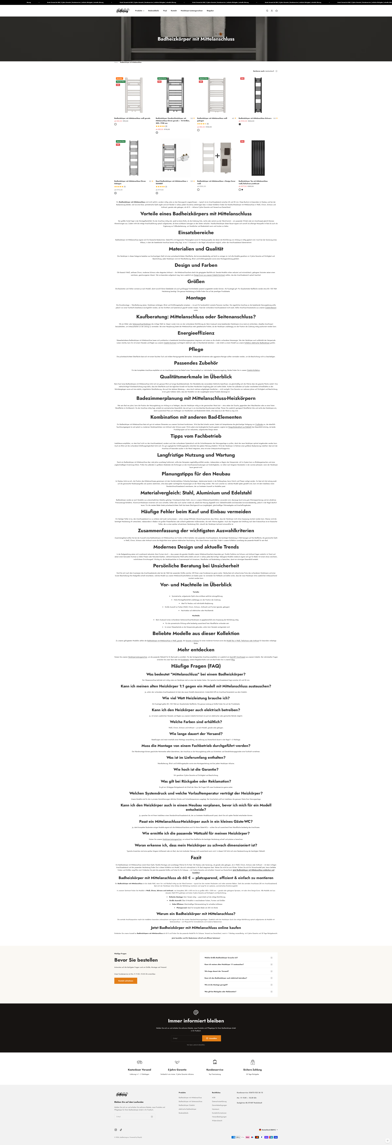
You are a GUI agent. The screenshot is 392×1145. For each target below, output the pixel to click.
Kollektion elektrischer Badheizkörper (257, 343)
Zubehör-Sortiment (170, 343)
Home (116, 62)
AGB (213, 1097)
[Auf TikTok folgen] (121, 1129)
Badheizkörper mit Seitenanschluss (190, 1101)
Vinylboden (259, 424)
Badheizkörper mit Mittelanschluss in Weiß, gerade (164, 640)
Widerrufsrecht (217, 1120)
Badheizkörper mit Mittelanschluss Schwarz (255, 118)
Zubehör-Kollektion (253, 370)
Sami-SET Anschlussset (237, 657)
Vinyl (165, 11)
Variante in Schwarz (192, 640)
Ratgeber (210, 11)
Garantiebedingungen (219, 1105)
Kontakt (174, 11)
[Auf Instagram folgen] (115, 1129)
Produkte (138, 11)
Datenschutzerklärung (219, 1101)
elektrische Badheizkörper (187, 1109)
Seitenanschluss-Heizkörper (142, 324)
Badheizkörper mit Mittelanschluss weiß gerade (132, 118)
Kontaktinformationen (219, 1113)
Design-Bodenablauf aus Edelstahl (239, 427)
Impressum (215, 1109)
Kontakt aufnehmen (125, 981)
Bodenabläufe (153, 11)
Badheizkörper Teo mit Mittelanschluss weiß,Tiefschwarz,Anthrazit (253, 182)
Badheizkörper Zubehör (187, 1105)
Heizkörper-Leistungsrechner (192, 11)
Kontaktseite (185, 659)
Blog (233, 659)
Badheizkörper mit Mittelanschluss (190, 1097)
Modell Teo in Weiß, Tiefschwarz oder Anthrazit (243, 640)
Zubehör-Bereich (270, 308)
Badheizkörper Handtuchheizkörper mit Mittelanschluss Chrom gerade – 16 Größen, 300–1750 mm (173, 120)
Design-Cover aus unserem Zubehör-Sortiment (209, 275)
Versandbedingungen (219, 1117)
